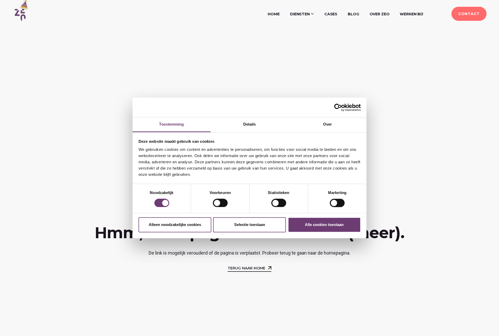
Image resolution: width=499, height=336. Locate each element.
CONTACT (469, 13)
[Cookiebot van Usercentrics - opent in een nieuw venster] (338, 107)
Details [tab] (249, 124)
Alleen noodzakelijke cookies (175, 224)
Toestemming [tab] (171, 124)
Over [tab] (327, 124)
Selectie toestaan (249, 224)
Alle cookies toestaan (324, 224)
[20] (20, 13)
